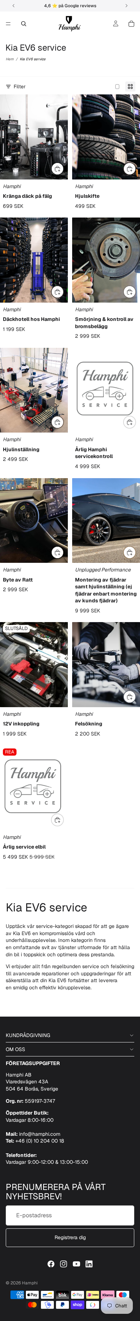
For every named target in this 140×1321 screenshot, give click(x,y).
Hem (10, 59)
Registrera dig (70, 1237)
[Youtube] (76, 1264)
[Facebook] (51, 1264)
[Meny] (8, 23)
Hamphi (30, 1283)
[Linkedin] (89, 1264)
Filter (19, 86)
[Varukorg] (131, 24)
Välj (63, 168)
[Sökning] (24, 24)
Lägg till (135, 292)
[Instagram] (63, 1264)
